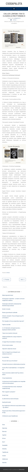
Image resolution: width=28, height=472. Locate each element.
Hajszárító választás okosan (9, 348)
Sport (3, 441)
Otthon (8, 272)
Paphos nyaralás (6, 324)
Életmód (4, 431)
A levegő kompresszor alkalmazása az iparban (13, 364)
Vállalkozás (5, 459)
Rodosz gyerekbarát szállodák (9, 312)
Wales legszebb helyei (7, 295)
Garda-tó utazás (6, 309)
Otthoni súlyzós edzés (7, 345)
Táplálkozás (5, 452)
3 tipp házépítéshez (7, 378)
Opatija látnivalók (6, 402)
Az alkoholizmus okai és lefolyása (10, 398)
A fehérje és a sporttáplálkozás (10, 416)
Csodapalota (14, 3)
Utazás (4, 455)
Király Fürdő (5, 395)
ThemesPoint (22, 469)
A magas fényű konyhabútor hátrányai (11, 341)
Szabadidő (4, 445)
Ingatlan (4, 435)
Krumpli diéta (5, 357)
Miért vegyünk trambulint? (8, 391)
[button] (14, 9)
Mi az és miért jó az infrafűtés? (9, 360)
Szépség (4, 448)
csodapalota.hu (17, 18)
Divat (3, 424)
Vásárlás (4, 462)
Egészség (4, 428)
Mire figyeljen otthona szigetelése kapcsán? (13, 321)
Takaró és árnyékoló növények (9, 333)
